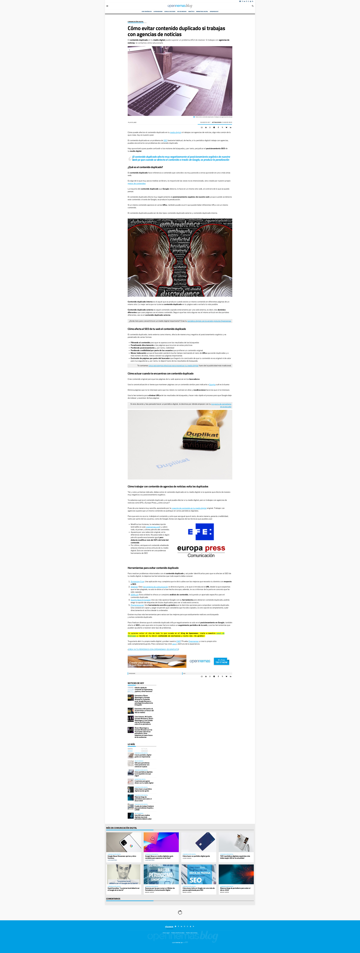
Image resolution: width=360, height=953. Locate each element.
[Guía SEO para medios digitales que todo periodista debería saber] (131, 816)
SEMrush (134, 594)
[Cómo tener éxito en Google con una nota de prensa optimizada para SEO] (198, 874)
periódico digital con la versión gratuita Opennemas (209, 321)
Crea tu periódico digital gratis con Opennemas (143, 756)
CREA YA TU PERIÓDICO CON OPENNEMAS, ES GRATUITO (153, 649)
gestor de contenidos (137, 183)
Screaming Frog (137, 581)
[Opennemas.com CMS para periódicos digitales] (180, 942)
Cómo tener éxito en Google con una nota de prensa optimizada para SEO (199, 889)
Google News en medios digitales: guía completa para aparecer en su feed (159, 857)
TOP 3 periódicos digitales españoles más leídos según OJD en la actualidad (235, 857)
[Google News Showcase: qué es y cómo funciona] (123, 842)
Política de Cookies (191, 933)
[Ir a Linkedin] (244, 1)
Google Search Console (140, 600)
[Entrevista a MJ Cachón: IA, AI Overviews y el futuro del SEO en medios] (131, 711)
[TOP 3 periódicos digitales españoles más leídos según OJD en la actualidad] (236, 842)
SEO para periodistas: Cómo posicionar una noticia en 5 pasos (142, 765)
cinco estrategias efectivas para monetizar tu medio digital (173, 365)
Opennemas (194, 641)
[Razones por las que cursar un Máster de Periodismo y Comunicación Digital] (161, 874)
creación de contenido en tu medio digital (189, 508)
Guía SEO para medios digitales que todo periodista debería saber (143, 817)
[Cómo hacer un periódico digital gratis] (198, 842)
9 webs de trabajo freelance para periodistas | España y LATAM (144, 808)
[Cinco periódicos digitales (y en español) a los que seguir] (131, 772)
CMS (178, 641)
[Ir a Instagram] (246, 1)
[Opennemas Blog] (180, 6)
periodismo (132, 673)
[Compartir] (210, 127)
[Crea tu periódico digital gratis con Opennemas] (131, 755)
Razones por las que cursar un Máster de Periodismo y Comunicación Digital (160, 889)
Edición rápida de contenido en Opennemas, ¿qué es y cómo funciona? (144, 689)
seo (184, 673)
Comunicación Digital (136, 22)
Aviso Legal (166, 933)
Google (212, 384)
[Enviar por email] (201, 127)
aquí (174, 644)
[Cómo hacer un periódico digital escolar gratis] (131, 790)
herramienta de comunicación (155, 587)
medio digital (175, 132)
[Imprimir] (206, 127)
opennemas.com (153, 527)
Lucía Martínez (112, 860)
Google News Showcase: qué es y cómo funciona (122, 857)
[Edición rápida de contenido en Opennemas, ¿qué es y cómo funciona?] (131, 690)
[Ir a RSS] (252, 1)
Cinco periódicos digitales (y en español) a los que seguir (144, 774)
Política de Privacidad (177, 933)
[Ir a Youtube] (250, 1)
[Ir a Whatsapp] (248, 1)
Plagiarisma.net (137, 605)
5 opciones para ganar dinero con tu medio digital (144, 782)
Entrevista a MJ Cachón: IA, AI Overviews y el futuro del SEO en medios (144, 710)
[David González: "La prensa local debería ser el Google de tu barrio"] (123, 874)
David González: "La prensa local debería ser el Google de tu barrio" (124, 889)
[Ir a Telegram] (240, 1)
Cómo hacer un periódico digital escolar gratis (143, 790)
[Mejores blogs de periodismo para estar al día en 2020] (131, 798)
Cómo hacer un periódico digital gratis (196, 856)
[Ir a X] (242, 1)
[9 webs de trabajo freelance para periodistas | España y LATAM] (131, 807)
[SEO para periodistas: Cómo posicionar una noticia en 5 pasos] (131, 763)
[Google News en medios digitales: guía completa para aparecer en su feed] (161, 842)
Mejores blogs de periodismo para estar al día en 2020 (143, 799)
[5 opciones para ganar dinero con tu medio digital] (131, 782)
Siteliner (134, 587)
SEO (165, 140)
